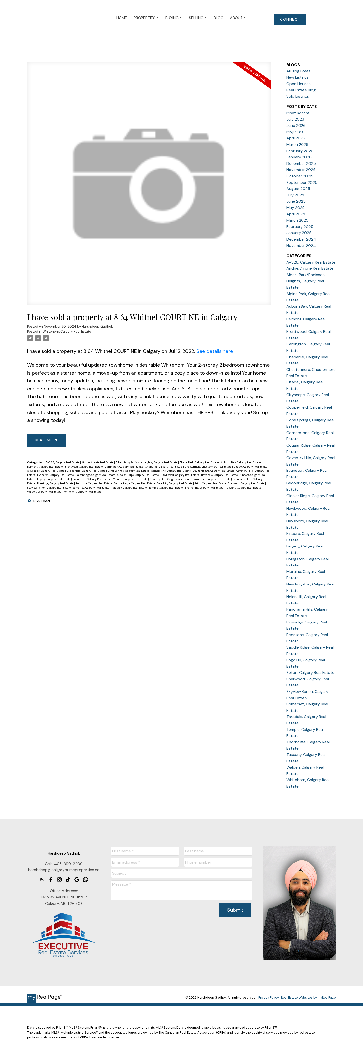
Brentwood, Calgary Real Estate (84, 466)
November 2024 (301, 245)
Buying (172, 17)
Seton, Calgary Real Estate (211, 483)
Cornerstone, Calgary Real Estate (171, 470)
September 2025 (301, 182)
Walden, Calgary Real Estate (44, 491)
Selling (196, 17)
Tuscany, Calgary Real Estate (243, 487)
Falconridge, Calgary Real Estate (96, 475)
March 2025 (297, 220)
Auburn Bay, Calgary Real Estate (241, 462)
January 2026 (299, 157)
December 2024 (301, 239)
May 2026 (295, 131)
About (236, 17)
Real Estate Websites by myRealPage (308, 997)
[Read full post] (149, 186)
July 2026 (295, 119)
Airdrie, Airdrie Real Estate (97, 462)
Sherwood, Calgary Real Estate (246, 483)
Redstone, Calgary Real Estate (94, 483)
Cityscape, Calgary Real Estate (46, 470)
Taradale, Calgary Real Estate (129, 487)
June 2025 (296, 201)
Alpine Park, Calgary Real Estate (199, 462)
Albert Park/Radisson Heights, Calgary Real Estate (147, 462)
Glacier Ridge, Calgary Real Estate (138, 475)
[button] (290, 19)
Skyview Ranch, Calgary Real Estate (49, 487)
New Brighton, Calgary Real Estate (171, 479)
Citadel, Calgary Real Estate (251, 466)
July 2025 (295, 195)
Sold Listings (297, 96)
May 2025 (295, 207)
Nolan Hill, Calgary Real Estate (212, 479)
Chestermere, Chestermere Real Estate (208, 466)
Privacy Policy (268, 997)
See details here (214, 351)
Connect (290, 19)
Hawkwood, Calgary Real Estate (180, 475)
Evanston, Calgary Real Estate (55, 475)
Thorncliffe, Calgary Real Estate (204, 487)
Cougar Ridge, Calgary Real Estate (214, 470)
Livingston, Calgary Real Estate (92, 479)
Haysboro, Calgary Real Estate (219, 475)
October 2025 (299, 176)
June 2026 (296, 125)
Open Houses (298, 83)
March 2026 (297, 144)
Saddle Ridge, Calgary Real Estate (135, 483)
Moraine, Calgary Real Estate (130, 479)
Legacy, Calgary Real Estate (54, 479)
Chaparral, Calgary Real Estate (164, 466)
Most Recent (298, 112)
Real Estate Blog (301, 90)
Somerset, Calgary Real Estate (91, 487)
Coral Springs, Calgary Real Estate (129, 470)
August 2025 (298, 188)
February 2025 (299, 226)
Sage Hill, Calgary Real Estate (175, 483)
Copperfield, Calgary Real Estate (86, 470)
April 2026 (295, 138)
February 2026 (299, 150)
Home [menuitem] (121, 17)
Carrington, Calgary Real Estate (124, 466)
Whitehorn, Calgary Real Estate (67, 331)
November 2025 (301, 169)
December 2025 (301, 163)
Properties (144, 17)
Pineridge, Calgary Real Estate (55, 483)
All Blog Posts (298, 71)
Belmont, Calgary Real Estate (45, 466)
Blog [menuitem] (218, 17)
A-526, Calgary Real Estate (63, 462)
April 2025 (295, 214)
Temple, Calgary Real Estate (166, 487)
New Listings (297, 77)
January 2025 (299, 232)
